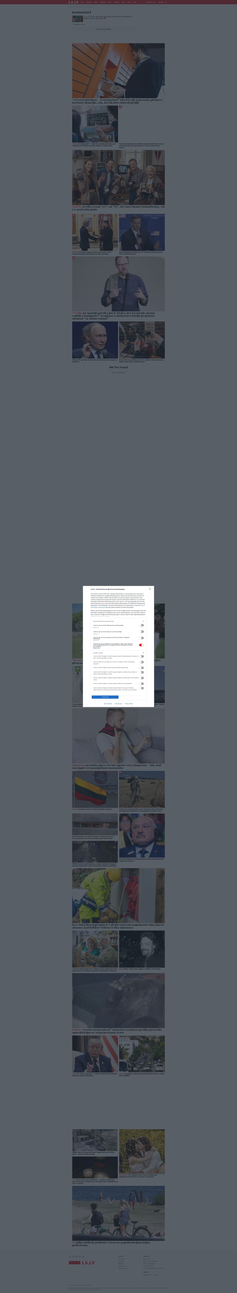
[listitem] (118, 621)
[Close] (150, 589)
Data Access (118, 703)
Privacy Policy (129, 703)
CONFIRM (105, 697)
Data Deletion (108, 703)
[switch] (141, 625)
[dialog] (118, 646)
